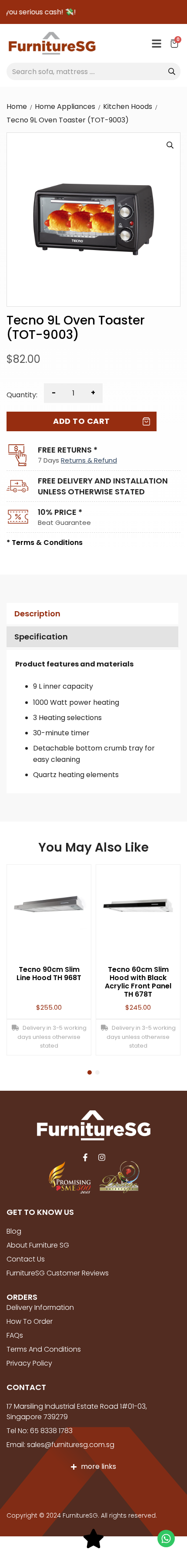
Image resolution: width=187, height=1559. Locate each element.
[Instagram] (102, 1157)
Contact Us (26, 1259)
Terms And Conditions (44, 1349)
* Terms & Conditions (45, 543)
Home (17, 106)
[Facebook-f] (85, 1157)
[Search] (171, 71)
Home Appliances (65, 106)
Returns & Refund (89, 460)
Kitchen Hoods (127, 106)
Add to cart (81, 421)
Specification (41, 636)
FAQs (15, 1335)
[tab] (91, 613)
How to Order (30, 1321)
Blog (14, 1231)
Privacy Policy (29, 1363)
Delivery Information (40, 1307)
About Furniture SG (38, 1245)
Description (37, 613)
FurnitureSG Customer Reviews (58, 1273)
